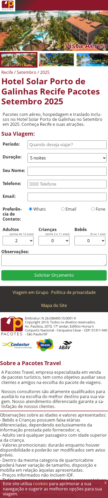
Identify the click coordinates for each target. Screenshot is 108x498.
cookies (40, 484)
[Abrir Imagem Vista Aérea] (18, 59)
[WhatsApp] (71, 5)
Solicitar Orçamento (54, 275)
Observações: (15, 251)
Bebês (80, 229)
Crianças (48, 229)
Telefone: (12, 183)
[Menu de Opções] (103, 5)
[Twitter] (82, 5)
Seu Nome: (14, 170)
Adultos (11, 229)
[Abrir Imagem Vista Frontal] (56, 59)
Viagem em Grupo (30, 292)
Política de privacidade (73, 292)
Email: (9, 196)
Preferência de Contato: (12, 214)
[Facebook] (92, 5)
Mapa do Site (54, 305)
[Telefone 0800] (61, 5)
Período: (11, 144)
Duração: (12, 157)
